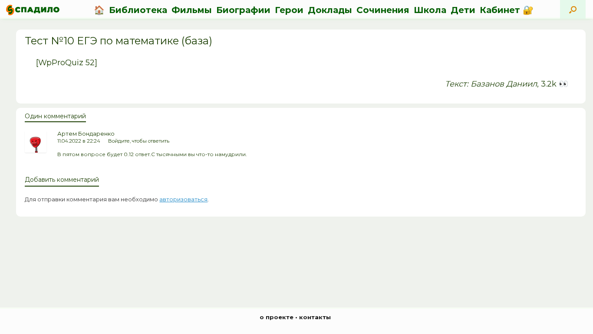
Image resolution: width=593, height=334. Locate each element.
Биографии (243, 10)
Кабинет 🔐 (507, 10)
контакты (315, 317)
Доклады (330, 10)
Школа (430, 10)
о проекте (276, 317)
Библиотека (138, 10)
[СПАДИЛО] (32, 9)
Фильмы (191, 10)
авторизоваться (183, 199)
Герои (289, 10)
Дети (463, 10)
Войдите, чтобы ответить (138, 141)
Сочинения (382, 10)
